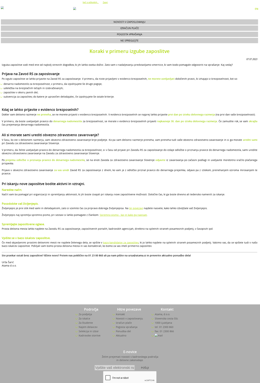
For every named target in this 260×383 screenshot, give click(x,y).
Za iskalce (84, 318)
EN (256, 8)
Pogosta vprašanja (129, 34)
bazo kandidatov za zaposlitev (121, 242)
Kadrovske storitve (89, 335)
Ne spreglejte (129, 40)
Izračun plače (129, 28)
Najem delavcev (88, 327)
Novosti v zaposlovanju (129, 22)
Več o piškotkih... (91, 2)
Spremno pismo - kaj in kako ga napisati (123, 215)
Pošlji (145, 367)
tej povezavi (136, 208)
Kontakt (120, 314)
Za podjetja (85, 314)
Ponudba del (123, 331)
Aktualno (121, 335)
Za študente (86, 322)
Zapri (105, 2)
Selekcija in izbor (89, 331)
